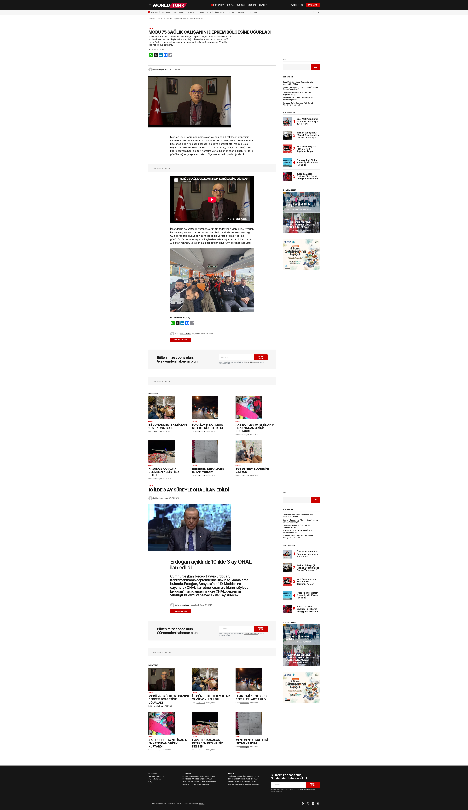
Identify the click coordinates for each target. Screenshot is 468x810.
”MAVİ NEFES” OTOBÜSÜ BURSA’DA (195, 785)
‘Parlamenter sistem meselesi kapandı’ (243, 785)
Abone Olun (260, 357)
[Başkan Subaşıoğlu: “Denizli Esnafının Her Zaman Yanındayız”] (287, 135)
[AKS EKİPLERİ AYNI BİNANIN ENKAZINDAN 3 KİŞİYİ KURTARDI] (256, 407)
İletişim (151, 782)
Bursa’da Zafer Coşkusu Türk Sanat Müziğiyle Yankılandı (298, 104)
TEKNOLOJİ (186, 773)
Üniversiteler (220, 12)
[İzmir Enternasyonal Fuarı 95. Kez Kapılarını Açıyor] (287, 148)
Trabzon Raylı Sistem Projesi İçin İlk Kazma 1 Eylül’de (298, 99)
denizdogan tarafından (293, 209)
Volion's (201, 803)
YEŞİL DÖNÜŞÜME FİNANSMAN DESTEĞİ (243, 776)
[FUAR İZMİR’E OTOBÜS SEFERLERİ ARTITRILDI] (212, 407)
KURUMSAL (152, 773)
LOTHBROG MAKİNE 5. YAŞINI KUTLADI (197, 779)
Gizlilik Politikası (154, 779)
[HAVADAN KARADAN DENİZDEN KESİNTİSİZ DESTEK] (168, 451)
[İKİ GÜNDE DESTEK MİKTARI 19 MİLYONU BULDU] (168, 407)
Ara (284, 60)
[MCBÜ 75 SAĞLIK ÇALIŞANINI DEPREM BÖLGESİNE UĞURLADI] (168, 679)
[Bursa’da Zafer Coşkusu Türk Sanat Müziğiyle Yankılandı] (287, 176)
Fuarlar (231, 12)
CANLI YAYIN (312, 5)
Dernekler (191, 12)
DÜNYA (231, 773)
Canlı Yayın (166, 12)
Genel (151, 28)
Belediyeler (178, 12)
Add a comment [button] (182, 340)
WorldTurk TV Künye (156, 776)
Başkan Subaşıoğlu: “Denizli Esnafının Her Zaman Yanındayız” (300, 88)
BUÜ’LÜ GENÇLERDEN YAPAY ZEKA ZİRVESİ (198, 776)
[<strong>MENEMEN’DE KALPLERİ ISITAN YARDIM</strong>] (212, 451)
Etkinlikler (242, 12)
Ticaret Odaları (205, 12)
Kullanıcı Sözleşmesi (251, 362)
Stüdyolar (254, 12)
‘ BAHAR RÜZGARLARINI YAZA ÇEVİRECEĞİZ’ (199, 782)
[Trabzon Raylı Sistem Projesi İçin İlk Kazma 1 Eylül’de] (287, 162)
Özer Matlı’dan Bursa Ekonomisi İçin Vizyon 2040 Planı (298, 83)
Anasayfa (151, 18)
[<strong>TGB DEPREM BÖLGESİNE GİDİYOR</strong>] (256, 451)
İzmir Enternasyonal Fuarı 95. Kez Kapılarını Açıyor (297, 93)
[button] (149, 5)
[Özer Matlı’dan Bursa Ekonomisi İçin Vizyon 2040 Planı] (287, 121)
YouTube (154, 12)
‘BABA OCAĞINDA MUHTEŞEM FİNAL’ (242, 782)
